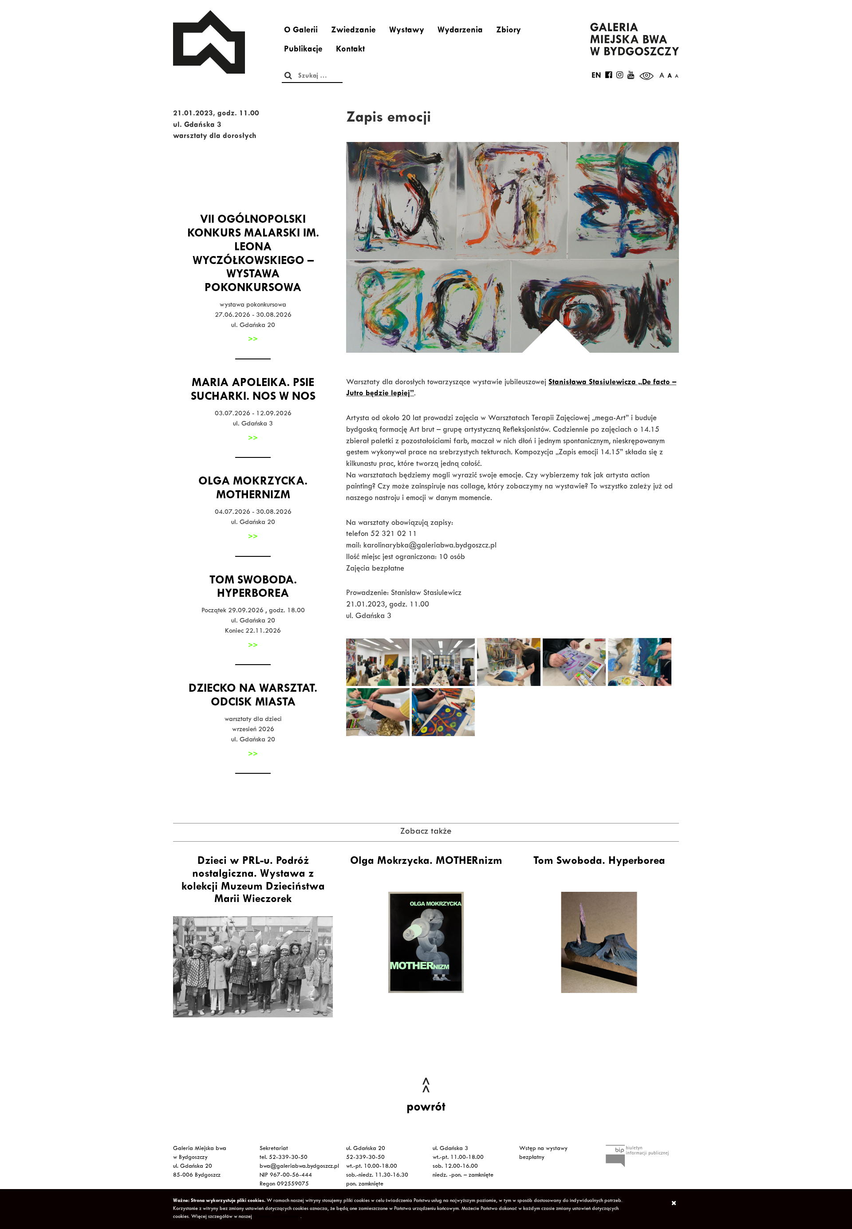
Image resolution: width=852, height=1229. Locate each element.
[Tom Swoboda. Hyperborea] (599, 942)
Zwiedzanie (353, 31)
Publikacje (303, 50)
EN (596, 76)
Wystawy (406, 31)
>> (253, 339)
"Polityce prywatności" (276, 1217)
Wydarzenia (460, 31)
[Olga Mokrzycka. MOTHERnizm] (426, 942)
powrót (426, 1108)
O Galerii (301, 31)
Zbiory (508, 31)
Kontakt (350, 50)
